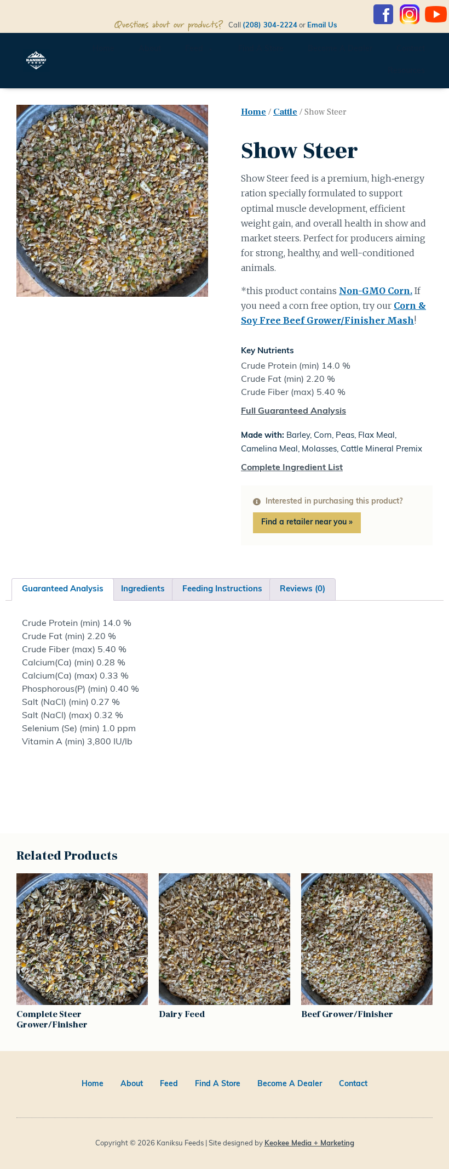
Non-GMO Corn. (375, 290)
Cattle (285, 111)
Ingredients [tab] (143, 589)
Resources (406, 71)
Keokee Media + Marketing (309, 1143)
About (150, 49)
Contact (410, 49)
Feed (194, 49)
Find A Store (261, 49)
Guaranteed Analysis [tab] (62, 589)
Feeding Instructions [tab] (222, 589)
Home (103, 49)
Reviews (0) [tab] (302, 589)
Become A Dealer (340, 49)
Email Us (338, 25)
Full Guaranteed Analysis (293, 411)
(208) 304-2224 (270, 25)
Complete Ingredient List (292, 468)
